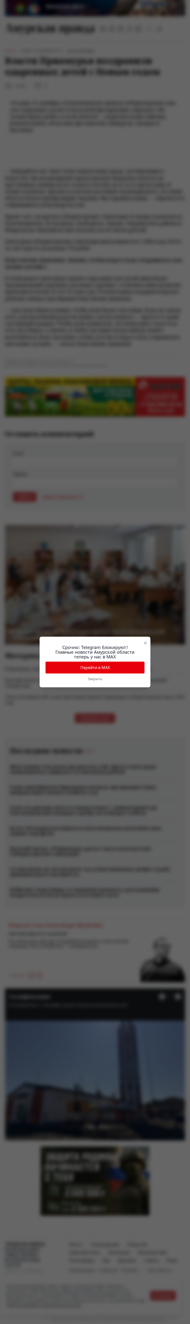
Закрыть (95, 678)
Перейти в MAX (95, 667)
